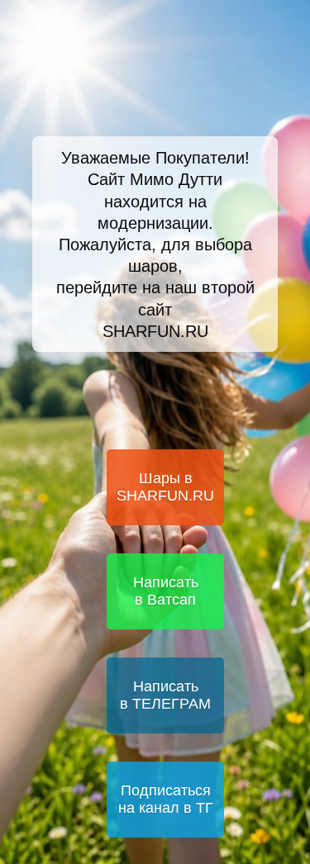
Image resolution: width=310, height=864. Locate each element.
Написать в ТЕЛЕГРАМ (165, 695)
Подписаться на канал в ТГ (165, 799)
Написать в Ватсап (165, 591)
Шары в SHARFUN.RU (165, 487)
